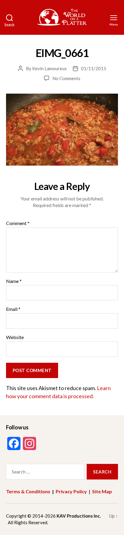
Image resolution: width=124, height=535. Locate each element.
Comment (17, 223)
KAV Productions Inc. (79, 515)
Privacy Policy (71, 491)
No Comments (66, 78)
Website (15, 337)
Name (14, 281)
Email (13, 309)
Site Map (102, 491)
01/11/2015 (93, 68)
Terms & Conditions (28, 491)
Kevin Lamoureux (49, 68)
